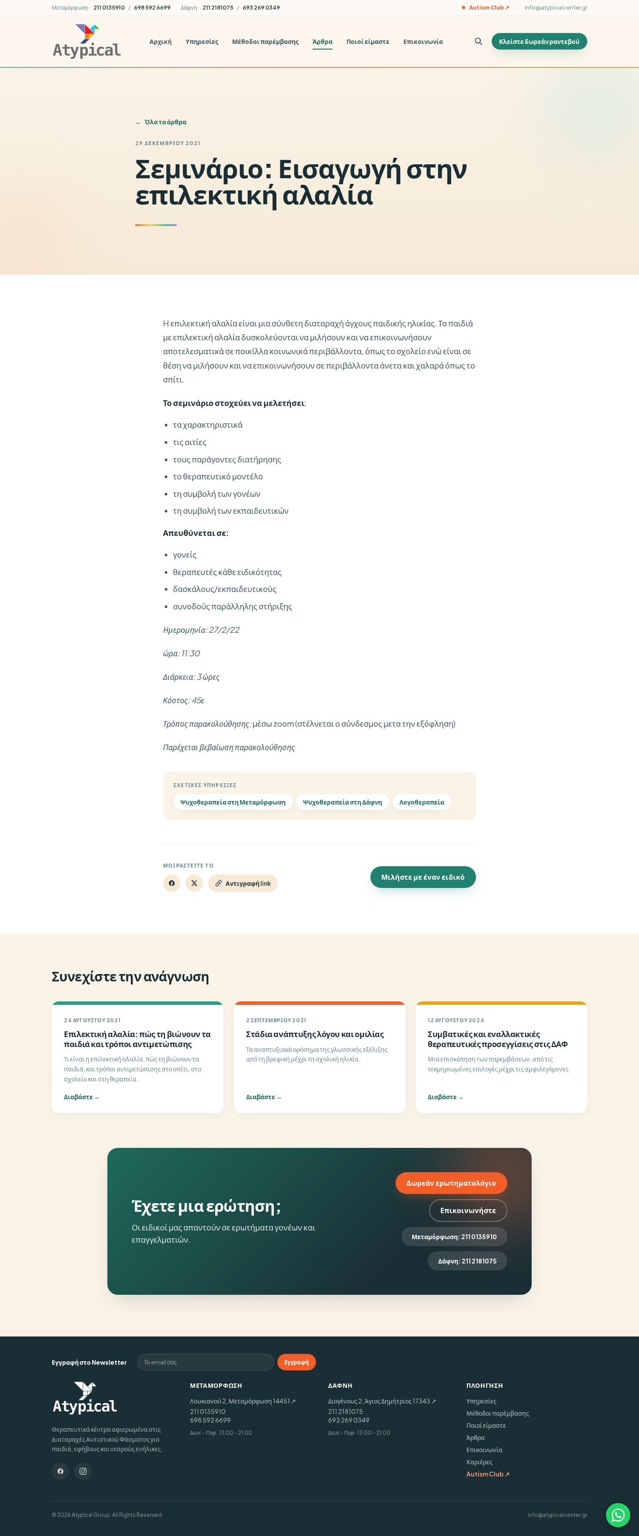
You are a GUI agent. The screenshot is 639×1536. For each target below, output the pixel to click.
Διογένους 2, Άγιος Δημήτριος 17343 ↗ (382, 1401)
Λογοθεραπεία (421, 802)
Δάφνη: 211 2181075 (467, 1261)
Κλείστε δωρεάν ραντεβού (539, 41)
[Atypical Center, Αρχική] (87, 41)
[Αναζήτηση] (478, 41)
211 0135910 (208, 1411)
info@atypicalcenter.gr (556, 7)
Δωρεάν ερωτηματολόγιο (451, 1182)
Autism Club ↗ (489, 7)
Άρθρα (323, 41)
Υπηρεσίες (202, 41)
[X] (194, 883)
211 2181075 (345, 1411)
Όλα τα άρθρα (160, 122)
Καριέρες (479, 1462)
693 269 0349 (348, 1420)
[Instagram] (83, 1471)
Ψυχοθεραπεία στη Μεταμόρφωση (233, 802)
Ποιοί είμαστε (367, 41)
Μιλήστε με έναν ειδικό (423, 876)
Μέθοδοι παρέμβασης (265, 41)
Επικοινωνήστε (468, 1210)
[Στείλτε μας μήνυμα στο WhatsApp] (618, 1515)
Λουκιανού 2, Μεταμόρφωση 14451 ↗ (243, 1401)
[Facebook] (171, 883)
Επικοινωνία (423, 41)
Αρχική (161, 41)
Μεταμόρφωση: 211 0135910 (454, 1236)
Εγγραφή (296, 1362)
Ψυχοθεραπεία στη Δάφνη (342, 802)
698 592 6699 (210, 1420)
